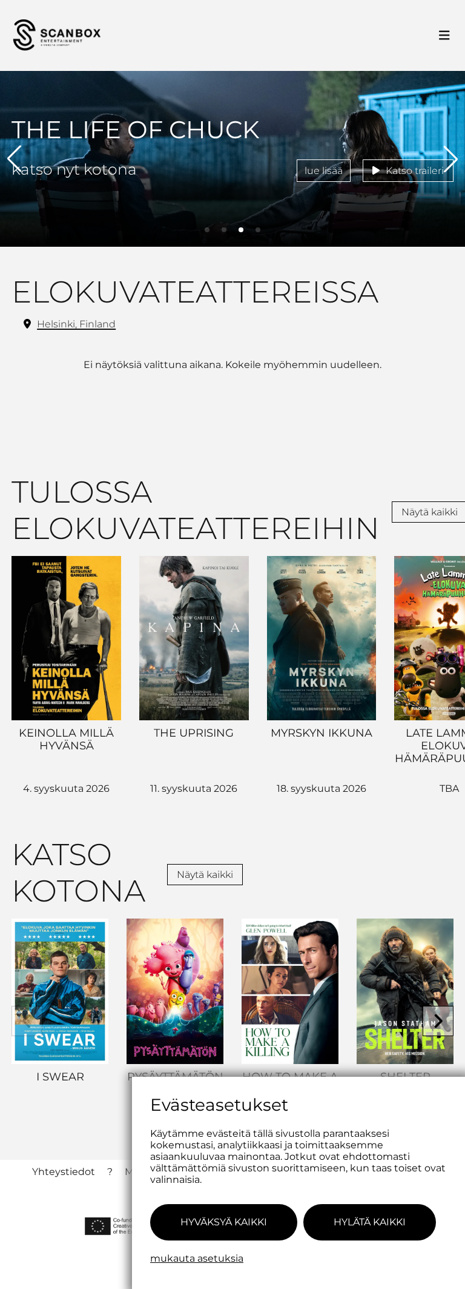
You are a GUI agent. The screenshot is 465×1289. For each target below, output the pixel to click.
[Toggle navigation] (444, 36)
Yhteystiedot (63, 1171)
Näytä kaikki (205, 874)
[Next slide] (438, 1021)
